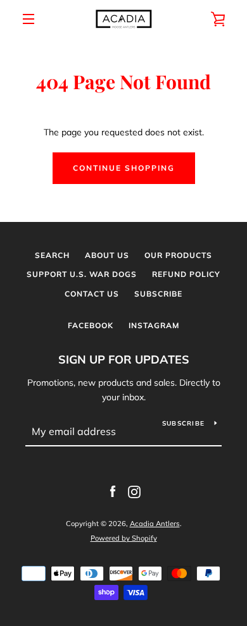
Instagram (154, 325)
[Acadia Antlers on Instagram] (134, 491)
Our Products (178, 255)
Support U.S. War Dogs (82, 274)
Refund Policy (186, 274)
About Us (107, 255)
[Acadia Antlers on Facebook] (112, 491)
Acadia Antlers (155, 523)
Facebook (90, 325)
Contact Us (92, 293)
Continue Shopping (124, 168)
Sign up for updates (123, 359)
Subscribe (158, 293)
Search (52, 255)
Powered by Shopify (124, 538)
